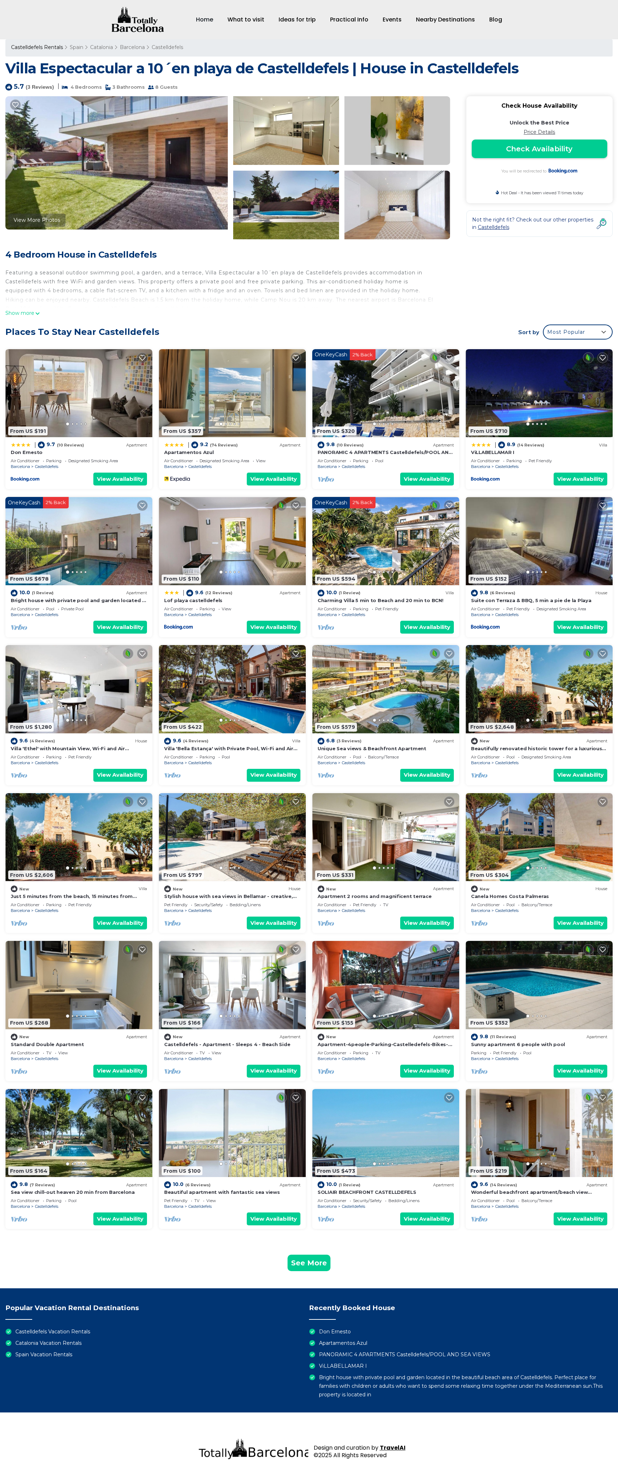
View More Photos (37, 220)
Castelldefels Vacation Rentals (52, 1331)
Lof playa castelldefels (193, 600)
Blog (495, 19)
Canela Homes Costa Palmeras (510, 896)
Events (392, 19)
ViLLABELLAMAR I (492, 452)
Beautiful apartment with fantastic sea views (222, 1192)
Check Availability (539, 149)
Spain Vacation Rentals (43, 1354)
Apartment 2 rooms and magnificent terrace (374, 896)
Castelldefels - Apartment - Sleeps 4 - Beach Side (227, 1044)
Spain (76, 47)
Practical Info (349, 19)
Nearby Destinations (445, 19)
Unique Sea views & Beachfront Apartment (372, 748)
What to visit (245, 19)
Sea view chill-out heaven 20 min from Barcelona (73, 1192)
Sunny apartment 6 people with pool (518, 1044)
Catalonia (101, 47)
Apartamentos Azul (189, 452)
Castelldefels (167, 47)
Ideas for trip (297, 19)
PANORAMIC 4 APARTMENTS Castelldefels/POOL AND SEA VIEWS (404, 1354)
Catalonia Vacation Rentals (48, 1343)
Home (204, 19)
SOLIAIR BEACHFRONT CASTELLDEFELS (367, 1192)
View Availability (120, 478)
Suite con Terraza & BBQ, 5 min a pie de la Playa (531, 600)
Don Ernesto (27, 452)
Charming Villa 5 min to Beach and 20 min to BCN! (380, 600)
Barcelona (132, 47)
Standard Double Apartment (47, 1044)
